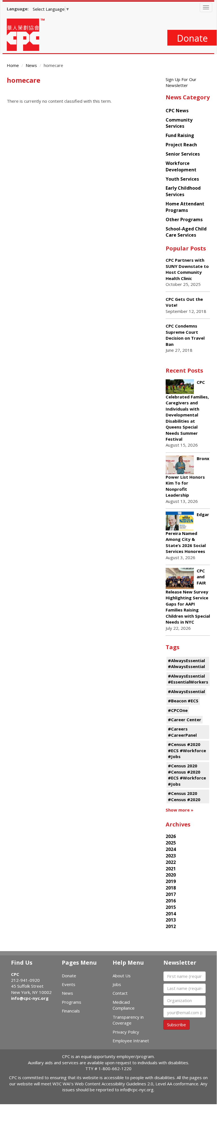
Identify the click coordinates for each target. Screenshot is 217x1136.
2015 (171, 907)
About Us (122, 975)
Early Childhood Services (183, 191)
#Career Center (184, 719)
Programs (71, 1002)
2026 (171, 836)
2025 (171, 843)
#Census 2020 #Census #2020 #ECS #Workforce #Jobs (187, 775)
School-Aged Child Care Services (186, 232)
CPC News (177, 110)
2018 (171, 888)
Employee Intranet (131, 1040)
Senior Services (183, 154)
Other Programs (184, 219)
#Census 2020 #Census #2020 (184, 796)
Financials (71, 1011)
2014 (171, 914)
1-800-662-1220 (114, 1068)
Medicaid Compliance (124, 1005)
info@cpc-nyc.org (30, 998)
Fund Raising (180, 135)
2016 (171, 901)
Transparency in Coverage (128, 1020)
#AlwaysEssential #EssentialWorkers (188, 679)
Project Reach (181, 145)
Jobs (117, 984)
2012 (171, 926)
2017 (171, 894)
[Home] (28, 35)
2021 (171, 869)
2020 (171, 875)
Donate (192, 38)
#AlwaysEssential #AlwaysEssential (186, 663)
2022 (171, 862)
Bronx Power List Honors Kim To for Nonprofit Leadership (187, 477)
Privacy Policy (126, 1032)
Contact (120, 993)
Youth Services (182, 179)
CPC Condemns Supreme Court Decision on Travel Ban (185, 335)
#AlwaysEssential (186, 691)
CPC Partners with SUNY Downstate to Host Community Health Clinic (187, 269)
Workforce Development (181, 166)
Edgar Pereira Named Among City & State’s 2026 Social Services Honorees (187, 533)
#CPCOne (178, 710)
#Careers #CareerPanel (182, 732)
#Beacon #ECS (183, 700)
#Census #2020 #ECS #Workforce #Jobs (187, 750)
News (31, 65)
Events (68, 984)
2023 (171, 856)
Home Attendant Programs (185, 207)
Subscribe (176, 1024)
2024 (171, 849)
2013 (171, 920)
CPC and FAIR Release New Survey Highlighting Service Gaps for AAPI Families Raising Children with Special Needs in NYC (188, 596)
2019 (171, 881)
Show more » (179, 810)
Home (13, 65)
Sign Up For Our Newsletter (181, 82)
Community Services (179, 123)
